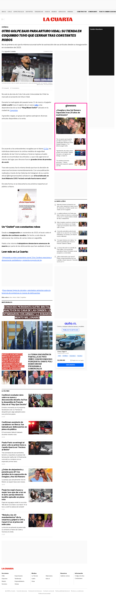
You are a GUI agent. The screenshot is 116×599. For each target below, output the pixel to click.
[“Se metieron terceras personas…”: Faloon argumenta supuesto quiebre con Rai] (80, 163)
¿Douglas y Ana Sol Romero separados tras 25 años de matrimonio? (68, 112)
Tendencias (39, 12)
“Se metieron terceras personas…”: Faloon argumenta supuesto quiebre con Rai (64, 163)
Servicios (62, 12)
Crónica (5, 27)
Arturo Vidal (16, 297)
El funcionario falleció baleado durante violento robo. (12, 433)
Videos (47, 12)
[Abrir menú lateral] (3, 19)
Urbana (70, 12)
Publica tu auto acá (70, 330)
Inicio (4, 12)
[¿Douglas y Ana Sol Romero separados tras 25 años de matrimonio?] (70, 126)
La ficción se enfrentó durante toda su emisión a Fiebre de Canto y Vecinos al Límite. (13, 529)
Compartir (6, 88)
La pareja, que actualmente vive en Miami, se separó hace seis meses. (13, 481)
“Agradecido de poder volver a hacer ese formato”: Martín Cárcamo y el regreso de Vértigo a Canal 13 (64, 153)
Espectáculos (19, 12)
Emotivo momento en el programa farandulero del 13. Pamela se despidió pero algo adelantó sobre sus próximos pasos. (13, 410)
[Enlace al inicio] (70, 106)
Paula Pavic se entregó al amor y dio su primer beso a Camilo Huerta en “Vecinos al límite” (14, 446)
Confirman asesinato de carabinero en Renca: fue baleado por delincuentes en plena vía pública (14, 426)
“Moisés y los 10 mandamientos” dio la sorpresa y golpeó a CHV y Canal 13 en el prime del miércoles (13, 520)
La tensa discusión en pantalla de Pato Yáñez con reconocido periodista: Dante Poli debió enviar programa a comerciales (40, 361)
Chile (10, 12)
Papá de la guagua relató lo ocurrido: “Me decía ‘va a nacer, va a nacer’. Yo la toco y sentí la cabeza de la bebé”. (14, 504)
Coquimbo (14, 110)
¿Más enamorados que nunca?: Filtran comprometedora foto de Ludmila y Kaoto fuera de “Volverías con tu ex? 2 (67, 259)
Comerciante (92, 12)
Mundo (54, 12)
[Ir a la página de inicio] (58, 19)
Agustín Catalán (10, 51)
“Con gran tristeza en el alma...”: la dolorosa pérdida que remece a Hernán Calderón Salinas (66, 241)
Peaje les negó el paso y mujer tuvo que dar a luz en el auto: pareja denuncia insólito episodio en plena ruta (14, 495)
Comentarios (15, 88)
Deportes (29, 12)
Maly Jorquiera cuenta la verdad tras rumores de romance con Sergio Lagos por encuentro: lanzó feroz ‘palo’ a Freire (67, 224)
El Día (46, 148)
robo (10, 297)
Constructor (82, 12)
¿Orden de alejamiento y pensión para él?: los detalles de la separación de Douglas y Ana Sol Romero (14, 473)
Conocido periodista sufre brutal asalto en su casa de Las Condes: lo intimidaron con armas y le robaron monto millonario (67, 233)
